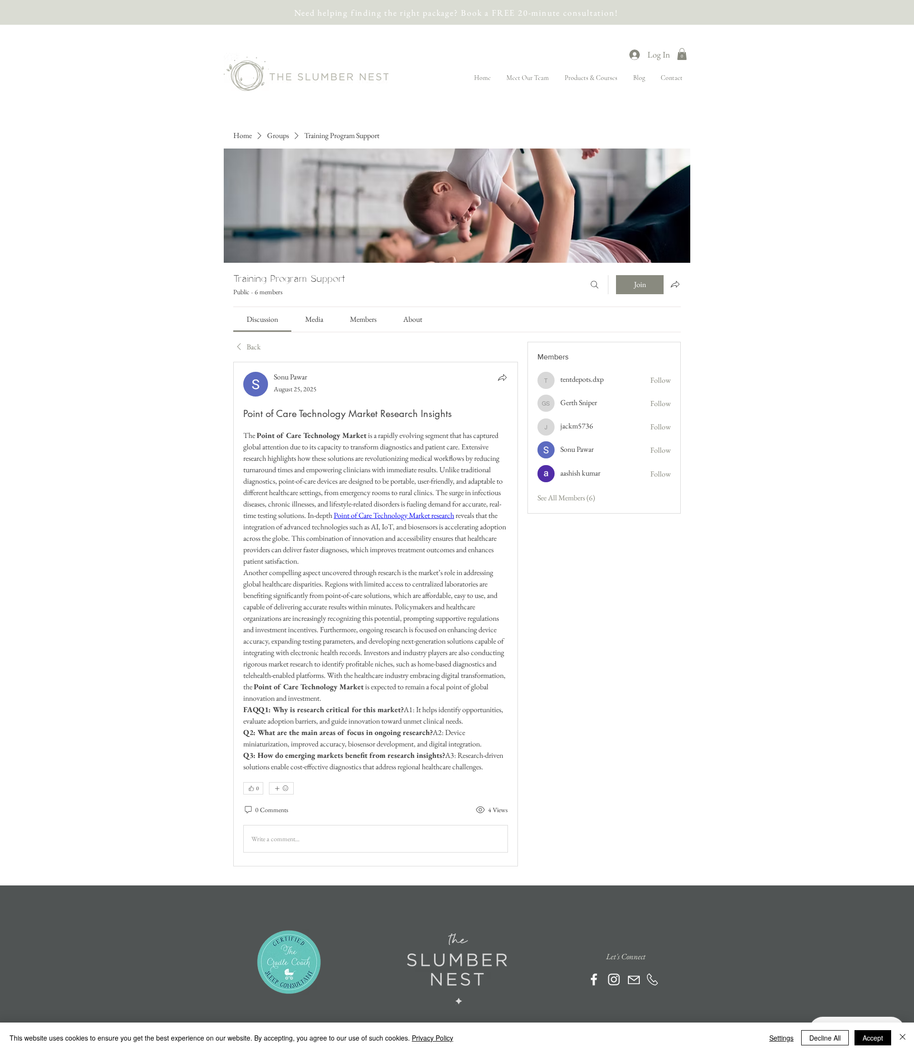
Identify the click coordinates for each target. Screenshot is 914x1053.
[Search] (594, 284)
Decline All (825, 1038)
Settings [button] (781, 1038)
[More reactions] (281, 788)
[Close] (902, 1037)
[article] (375, 614)
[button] (682, 54)
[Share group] (675, 284)
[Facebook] (594, 979)
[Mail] (634, 980)
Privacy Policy (432, 1038)
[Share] (502, 377)
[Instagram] (614, 979)
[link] (262, 319)
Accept (873, 1038)
